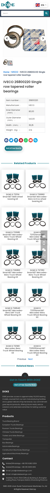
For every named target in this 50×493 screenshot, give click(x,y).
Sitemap (32, 489)
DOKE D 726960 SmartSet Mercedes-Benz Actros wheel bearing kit (37, 197)
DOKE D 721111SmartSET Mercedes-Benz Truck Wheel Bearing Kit (37, 313)
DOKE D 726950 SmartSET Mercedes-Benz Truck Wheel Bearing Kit (13, 273)
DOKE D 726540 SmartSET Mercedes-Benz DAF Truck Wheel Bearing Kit (13, 311)
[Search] (46, 13)
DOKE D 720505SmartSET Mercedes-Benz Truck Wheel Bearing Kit (37, 350)
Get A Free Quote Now (25, 384)
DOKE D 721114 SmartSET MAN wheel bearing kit (13, 196)
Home (6, 72)
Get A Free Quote (13, 148)
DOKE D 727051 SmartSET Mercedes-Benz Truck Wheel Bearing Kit (37, 273)
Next (30, 359)
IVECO (14, 72)
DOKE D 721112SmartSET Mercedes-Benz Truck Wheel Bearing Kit (37, 237)
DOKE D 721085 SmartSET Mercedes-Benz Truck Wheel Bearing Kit (13, 235)
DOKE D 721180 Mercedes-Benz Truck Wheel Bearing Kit (13, 349)
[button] (7, 38)
